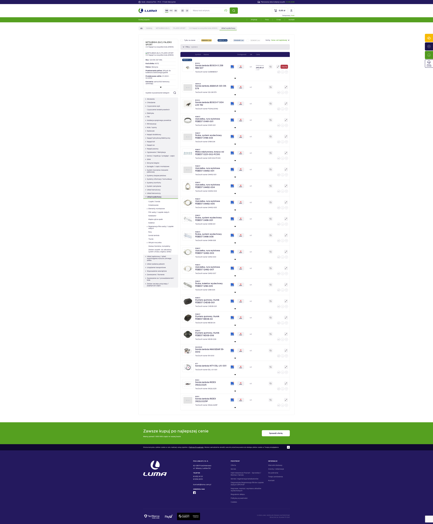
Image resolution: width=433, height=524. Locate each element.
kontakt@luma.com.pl (202, 485)
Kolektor (151, 223)
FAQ (267, 20)
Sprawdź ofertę (275, 433)
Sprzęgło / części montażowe (158, 166)
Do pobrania (273, 473)
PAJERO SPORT (179, 28)
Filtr (148, 117)
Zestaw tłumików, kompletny (159, 246)
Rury (150, 232)
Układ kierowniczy (154, 193)
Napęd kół (151, 142)
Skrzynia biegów (153, 163)
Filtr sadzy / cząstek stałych (158, 212)
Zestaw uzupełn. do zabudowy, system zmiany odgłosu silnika (160, 251)
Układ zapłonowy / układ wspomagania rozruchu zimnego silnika (159, 258)
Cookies (234, 502)
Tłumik (150, 239)
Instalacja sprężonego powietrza (159, 120)
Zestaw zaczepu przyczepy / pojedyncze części (157, 285)
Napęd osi (151, 145)
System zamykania (154, 186)
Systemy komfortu (154, 183)
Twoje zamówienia (275, 477)
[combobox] (278, 40)
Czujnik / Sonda (154, 201)
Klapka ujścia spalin (155, 219)
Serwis (233, 469)
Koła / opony (152, 127)
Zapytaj (284, 67)
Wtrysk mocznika (154, 243)
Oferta (233, 465)
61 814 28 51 (198, 479)
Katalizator (152, 216)
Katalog (149, 28)
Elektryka (150, 113)
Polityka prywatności (239, 498)
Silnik (149, 159)
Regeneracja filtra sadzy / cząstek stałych (161, 227)
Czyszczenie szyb (153, 106)
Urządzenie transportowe (156, 267)
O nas (278, 20)
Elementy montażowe (156, 209)
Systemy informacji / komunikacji (159, 179)
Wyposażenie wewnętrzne (157, 271)
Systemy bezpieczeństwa (156, 176)
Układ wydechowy (154, 197)
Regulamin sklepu (238, 494)
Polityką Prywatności (196, 447)
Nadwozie (150, 131)
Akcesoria (150, 99)
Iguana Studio (284, 517)
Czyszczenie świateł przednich (158, 110)
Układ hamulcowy (153, 190)
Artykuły (254, 20)
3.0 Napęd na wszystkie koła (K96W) (203, 28)
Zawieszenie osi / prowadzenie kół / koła (160, 279)
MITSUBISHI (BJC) (162, 28)
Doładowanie (153, 205)
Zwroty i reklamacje (276, 469)
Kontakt (292, 20)
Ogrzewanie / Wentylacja (156, 152)
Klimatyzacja (151, 124)
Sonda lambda (153, 235)
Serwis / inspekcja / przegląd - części (161, 156)
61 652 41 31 (198, 476)
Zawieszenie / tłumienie (155, 275)
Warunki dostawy (275, 465)
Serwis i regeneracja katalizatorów (244, 479)
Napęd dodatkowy (154, 135)
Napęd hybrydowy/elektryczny (158, 138)
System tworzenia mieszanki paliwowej (157, 171)
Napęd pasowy (152, 149)
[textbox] (278, 40)
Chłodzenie (151, 102)
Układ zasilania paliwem (156, 264)
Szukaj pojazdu (144, 20)
